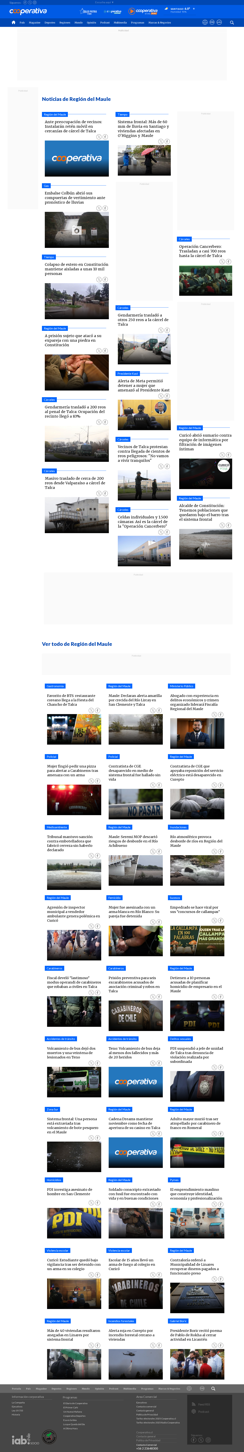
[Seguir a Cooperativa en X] (30, 2)
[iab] (25, 1448)
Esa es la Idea (70, 1420)
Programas (137, 22)
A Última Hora (70, 1428)
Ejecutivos (17, 1406)
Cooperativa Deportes (74, 1415)
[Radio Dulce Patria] (88, 11)
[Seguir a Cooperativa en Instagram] (35, 2)
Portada (16, 1388)
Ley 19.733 (17, 1410)
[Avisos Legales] (189, 1388)
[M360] (202, 1388)
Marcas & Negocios (159, 22)
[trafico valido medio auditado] (49, 1443)
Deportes (50, 22)
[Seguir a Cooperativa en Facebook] (25, 2)
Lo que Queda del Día (74, 1424)
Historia (16, 1414)
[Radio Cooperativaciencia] (113, 11)
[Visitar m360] (212, 26)
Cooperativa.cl (144, 1432)
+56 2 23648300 (147, 1448)
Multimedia (120, 22)
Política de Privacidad (147, 1414)
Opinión (91, 22)
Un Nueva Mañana (72, 1411)
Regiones (64, 22)
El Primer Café (70, 1407)
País (22, 22)
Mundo (79, 22)
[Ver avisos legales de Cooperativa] (205, 26)
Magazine (34, 22)
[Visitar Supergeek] (219, 26)
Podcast (105, 22)
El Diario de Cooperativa (75, 1403)
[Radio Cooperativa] (142, 11)
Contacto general (145, 1410)
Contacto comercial (146, 1406)
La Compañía (18, 1402)
